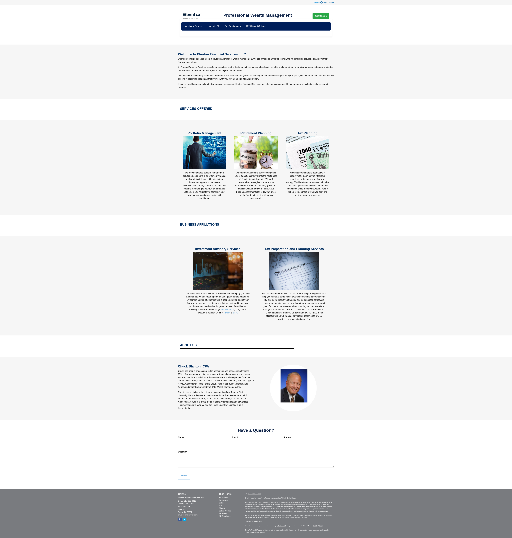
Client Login (321, 16)
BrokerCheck (291, 498)
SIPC (235, 313)
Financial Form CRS (254, 494)
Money (222, 508)
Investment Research (194, 26)
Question (182, 452)
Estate (221, 503)
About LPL (214, 26)
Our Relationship (233, 26)
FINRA (227, 313)
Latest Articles (225, 511)
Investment (223, 500)
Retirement (223, 497)
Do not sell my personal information (296, 517)
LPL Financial (227, 309)
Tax (220, 505)
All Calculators (225, 516)
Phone (287, 437)
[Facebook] (180, 519)
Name (181, 437)
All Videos (223, 513)
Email (235, 437)
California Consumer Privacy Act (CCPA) (312, 515)
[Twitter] (184, 519)
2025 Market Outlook (256, 26)
